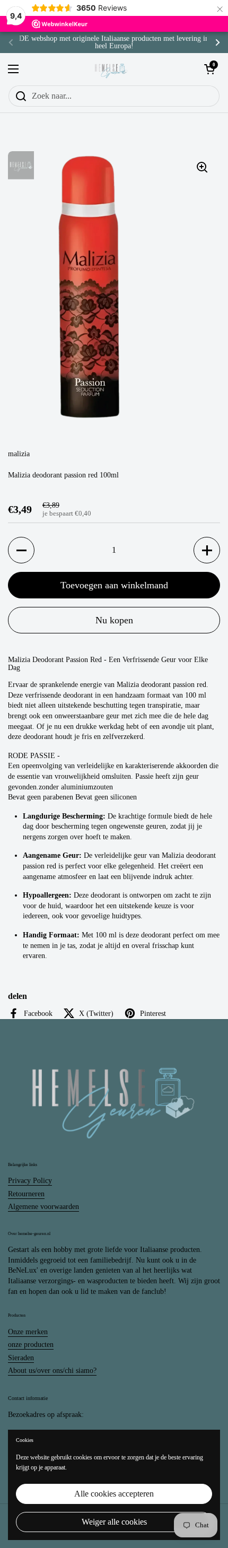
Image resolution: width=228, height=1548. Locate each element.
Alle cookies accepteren (114, 1493)
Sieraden (21, 1358)
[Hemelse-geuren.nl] (111, 69)
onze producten (31, 1345)
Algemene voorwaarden (43, 1207)
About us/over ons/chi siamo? (52, 1371)
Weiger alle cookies (114, 1521)
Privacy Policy (30, 1181)
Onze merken (28, 1332)
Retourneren (26, 1194)
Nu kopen (114, 620)
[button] (21, 550)
